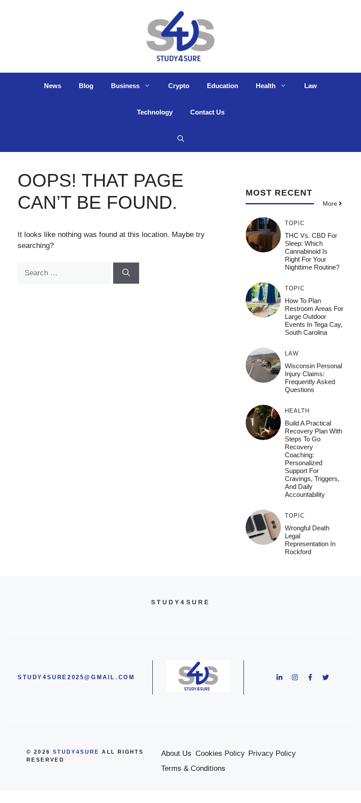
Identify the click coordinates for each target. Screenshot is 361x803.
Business (125, 85)
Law (310, 85)
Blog (86, 85)
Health (266, 85)
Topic (295, 223)
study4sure (76, 752)
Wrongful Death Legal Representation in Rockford (310, 539)
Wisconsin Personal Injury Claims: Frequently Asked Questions (313, 377)
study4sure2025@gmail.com (76, 677)
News (52, 85)
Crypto (178, 85)
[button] (181, 139)
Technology (155, 112)
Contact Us (207, 112)
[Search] (126, 273)
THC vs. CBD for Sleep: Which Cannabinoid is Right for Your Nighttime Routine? (312, 251)
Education (222, 85)
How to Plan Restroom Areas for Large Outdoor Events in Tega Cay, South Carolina (314, 316)
